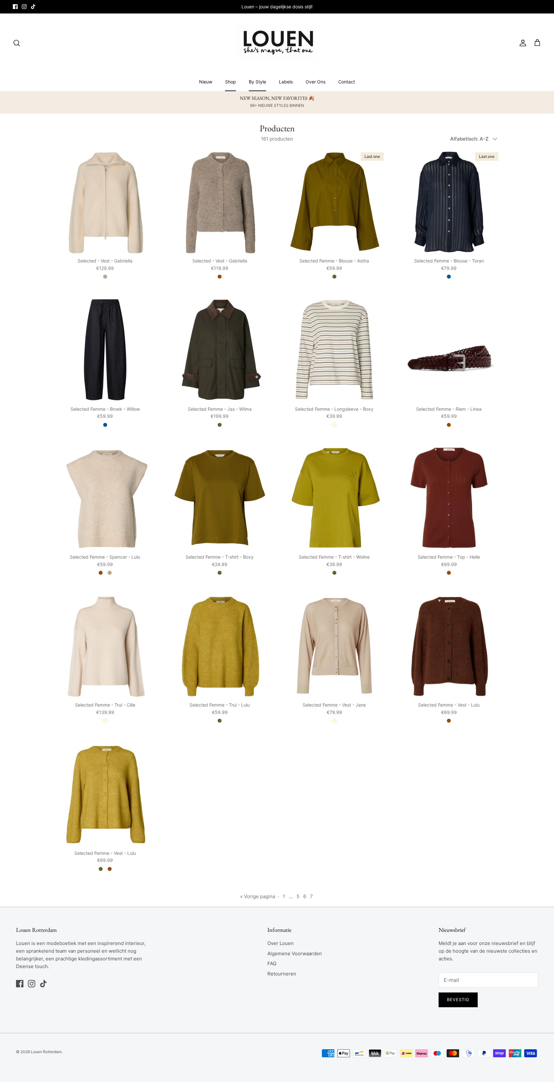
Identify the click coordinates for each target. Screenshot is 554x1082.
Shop (230, 81)
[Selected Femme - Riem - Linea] (449, 349)
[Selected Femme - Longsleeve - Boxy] (334, 349)
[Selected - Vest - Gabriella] (105, 201)
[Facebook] (15, 6)
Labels (286, 81)
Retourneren (281, 974)
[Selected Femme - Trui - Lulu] (220, 646)
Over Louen (280, 943)
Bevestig (458, 999)
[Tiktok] (33, 6)
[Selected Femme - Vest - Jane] (334, 646)
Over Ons (315, 81)
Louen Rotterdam (46, 1051)
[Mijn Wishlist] (531, 43)
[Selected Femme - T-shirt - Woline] (334, 498)
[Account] (521, 43)
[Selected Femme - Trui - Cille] (105, 646)
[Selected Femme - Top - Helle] (449, 498)
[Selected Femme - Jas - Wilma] (220, 349)
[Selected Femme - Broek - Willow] (105, 349)
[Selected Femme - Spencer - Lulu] (105, 498)
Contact (346, 81)
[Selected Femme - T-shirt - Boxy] (220, 498)
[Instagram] (24, 6)
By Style (257, 81)
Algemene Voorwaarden (294, 953)
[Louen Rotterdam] (277, 43)
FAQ (271, 963)
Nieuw (205, 81)
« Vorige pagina (257, 896)
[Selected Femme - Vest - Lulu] (449, 646)
